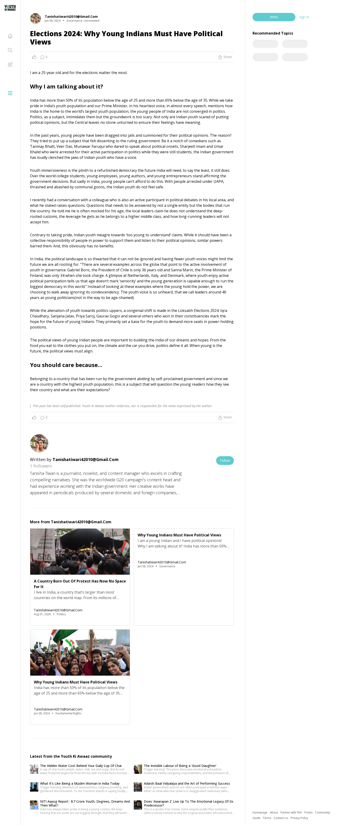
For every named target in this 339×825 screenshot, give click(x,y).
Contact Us (281, 818)
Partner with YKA (291, 812)
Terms (267, 818)
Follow (225, 460)
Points (308, 812)
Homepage (260, 812)
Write (274, 17)
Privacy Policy (299, 818)
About (274, 812)
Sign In (304, 17)
